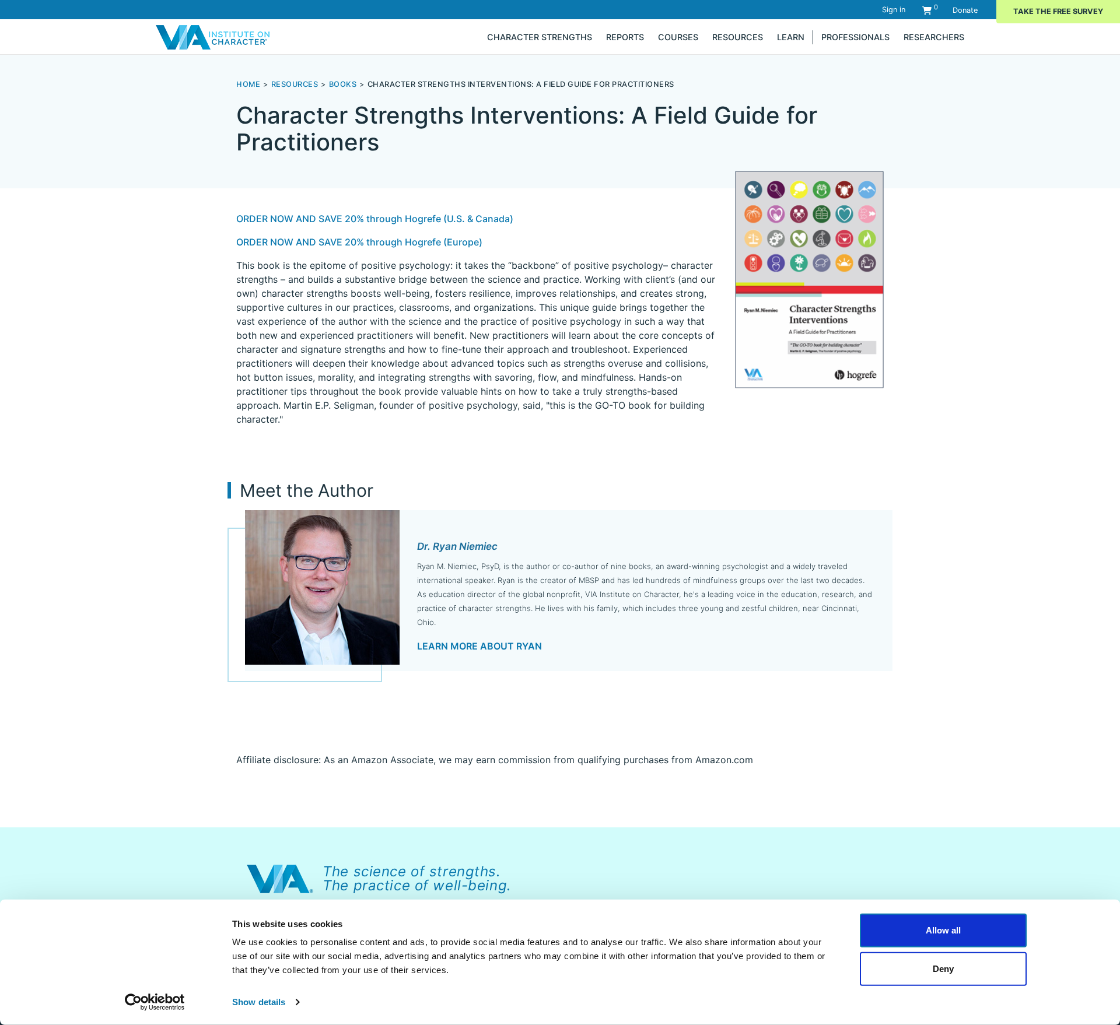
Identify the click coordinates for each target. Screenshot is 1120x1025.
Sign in (893, 9)
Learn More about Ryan (479, 646)
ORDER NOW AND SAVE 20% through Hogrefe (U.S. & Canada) (374, 218)
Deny (943, 968)
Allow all (943, 930)
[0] (927, 10)
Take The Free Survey (1058, 11)
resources (294, 84)
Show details (258, 1002)
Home (248, 84)
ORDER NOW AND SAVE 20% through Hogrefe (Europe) (359, 242)
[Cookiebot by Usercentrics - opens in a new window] (155, 1002)
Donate (965, 10)
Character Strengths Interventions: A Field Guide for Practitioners (521, 84)
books (343, 84)
